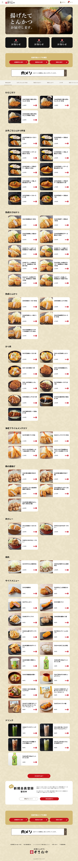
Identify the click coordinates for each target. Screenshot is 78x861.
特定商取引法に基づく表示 (15, 844)
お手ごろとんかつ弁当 (22, 82)
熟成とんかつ (50, 82)
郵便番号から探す (18, 62)
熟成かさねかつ (37, 82)
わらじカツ (8, 82)
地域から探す (59, 62)
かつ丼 (61, 82)
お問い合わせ (54, 844)
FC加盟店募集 (62, 844)
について (31, 798)
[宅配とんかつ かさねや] (10, 2)
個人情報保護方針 (27, 844)
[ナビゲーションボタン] (2, 2)
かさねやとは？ (39, 776)
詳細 (34, 105)
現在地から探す (39, 62)
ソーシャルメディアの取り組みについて (41, 844)
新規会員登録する (49, 798)
